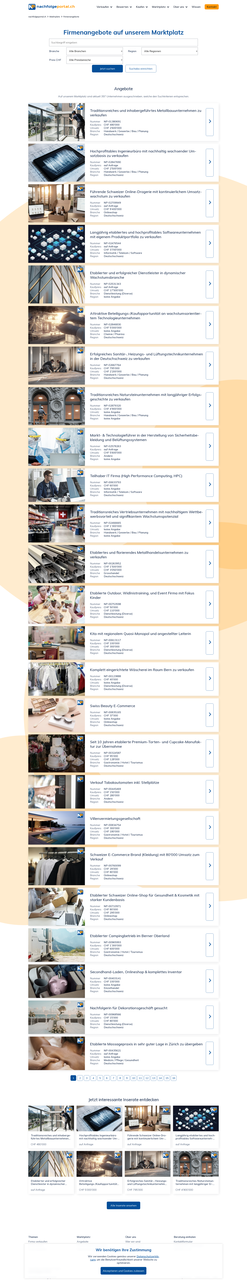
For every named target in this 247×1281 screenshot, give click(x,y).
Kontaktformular (183, 1241)
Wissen (196, 6)
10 (133, 1078)
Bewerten (122, 6)
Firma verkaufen (37, 1241)
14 (160, 1078)
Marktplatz (159, 6)
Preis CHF (55, 59)
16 (173, 1078)
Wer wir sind (132, 1241)
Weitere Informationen (209, 121)
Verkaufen (103, 6)
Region (132, 51)
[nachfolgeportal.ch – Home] (62, 7)
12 (146, 1078)
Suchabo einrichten (140, 68)
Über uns (178, 6)
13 (153, 1078)
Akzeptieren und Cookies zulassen (123, 1270)
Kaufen (140, 6)
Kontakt (212, 6)
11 (140, 1078)
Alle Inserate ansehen (123, 1205)
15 (167, 1078)
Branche (54, 51)
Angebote (82, 1241)
